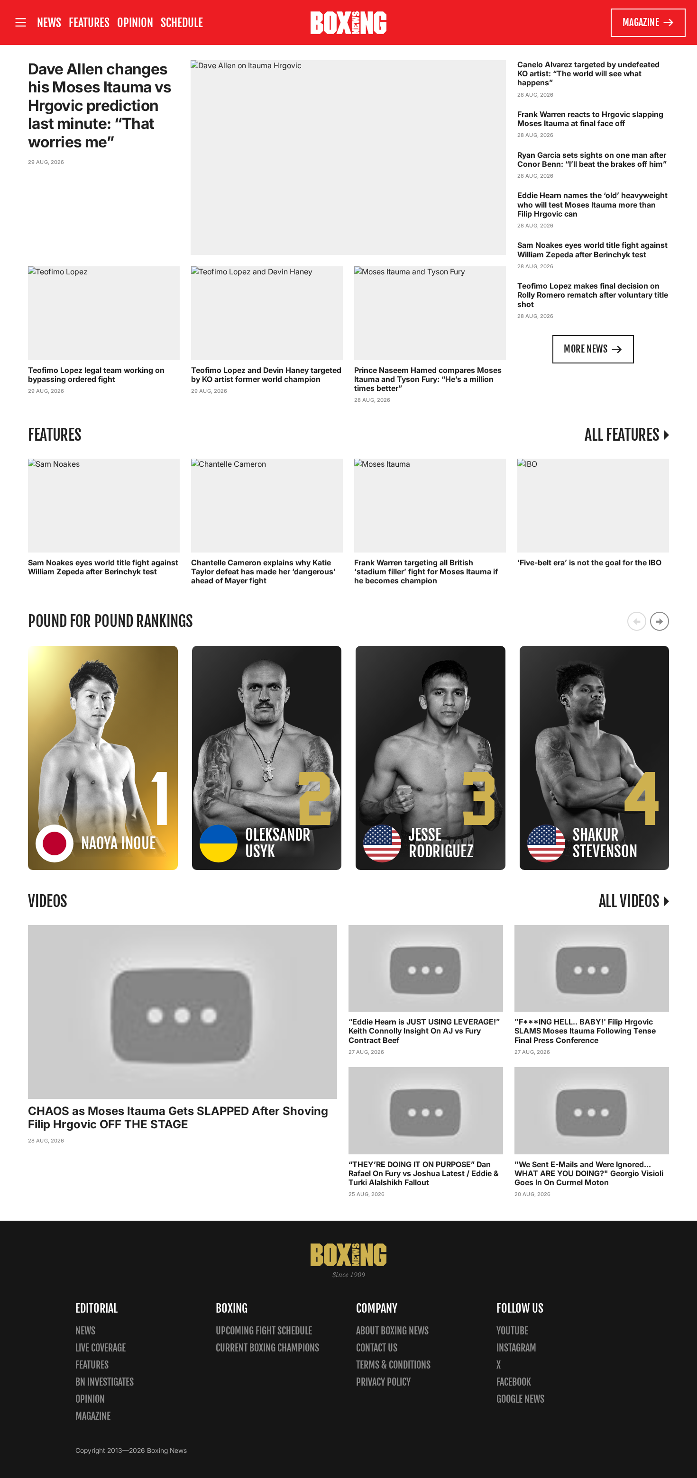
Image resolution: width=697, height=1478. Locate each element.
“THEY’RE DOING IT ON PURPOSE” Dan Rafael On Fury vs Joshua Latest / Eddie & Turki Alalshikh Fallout (423, 1173)
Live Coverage (100, 1348)
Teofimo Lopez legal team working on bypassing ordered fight (96, 374)
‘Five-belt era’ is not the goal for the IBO (589, 562)
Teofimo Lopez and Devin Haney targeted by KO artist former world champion (266, 374)
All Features (622, 435)
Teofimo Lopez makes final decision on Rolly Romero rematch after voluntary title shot (592, 294)
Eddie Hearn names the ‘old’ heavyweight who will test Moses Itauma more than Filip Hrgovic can (592, 204)
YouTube (512, 1331)
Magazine (641, 22)
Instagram (516, 1348)
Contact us (376, 1348)
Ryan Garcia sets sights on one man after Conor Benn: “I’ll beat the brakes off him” (592, 159)
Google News (520, 1399)
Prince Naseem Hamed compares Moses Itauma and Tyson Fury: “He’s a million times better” (428, 379)
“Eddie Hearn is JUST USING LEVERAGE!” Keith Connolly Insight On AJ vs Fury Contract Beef (424, 1030)
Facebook (513, 1382)
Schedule (182, 23)
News (49, 23)
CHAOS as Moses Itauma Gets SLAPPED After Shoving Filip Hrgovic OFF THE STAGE (178, 1118)
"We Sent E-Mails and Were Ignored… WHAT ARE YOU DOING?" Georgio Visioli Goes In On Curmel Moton (588, 1173)
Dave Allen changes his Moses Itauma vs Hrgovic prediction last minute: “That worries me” (100, 105)
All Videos (629, 901)
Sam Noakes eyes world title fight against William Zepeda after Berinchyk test (592, 249)
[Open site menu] (20, 22)
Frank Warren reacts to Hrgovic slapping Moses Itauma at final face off (590, 118)
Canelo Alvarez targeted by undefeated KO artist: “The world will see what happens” (588, 73)
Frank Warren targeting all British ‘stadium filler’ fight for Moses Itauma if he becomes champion (426, 571)
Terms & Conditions (393, 1365)
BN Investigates (104, 1382)
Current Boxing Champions (267, 1348)
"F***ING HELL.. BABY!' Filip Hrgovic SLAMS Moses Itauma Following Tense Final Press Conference (585, 1030)
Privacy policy (383, 1382)
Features (89, 23)
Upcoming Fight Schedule (264, 1331)
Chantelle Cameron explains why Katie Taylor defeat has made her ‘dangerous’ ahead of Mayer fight (263, 571)
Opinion (135, 23)
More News (585, 349)
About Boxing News (392, 1331)
